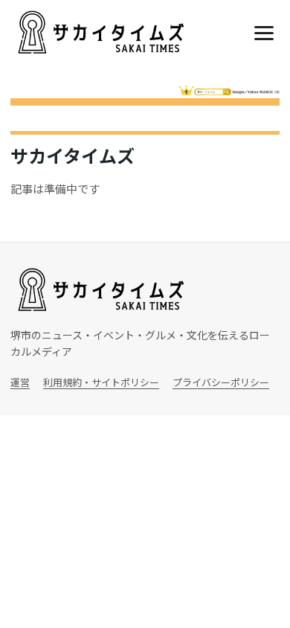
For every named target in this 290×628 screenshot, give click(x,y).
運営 (20, 382)
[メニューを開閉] (264, 33)
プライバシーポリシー (221, 382)
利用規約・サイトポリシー (101, 382)
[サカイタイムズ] (99, 32)
